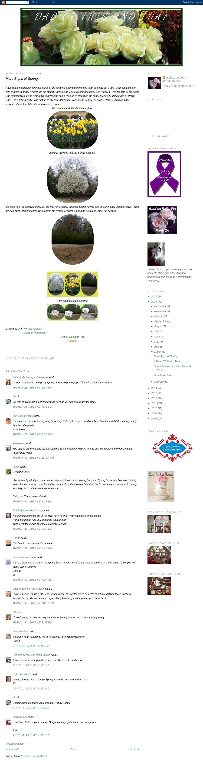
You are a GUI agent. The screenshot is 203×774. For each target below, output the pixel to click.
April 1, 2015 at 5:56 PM (31, 665)
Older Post (133, 749)
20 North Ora (20, 717)
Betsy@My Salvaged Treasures (30, 377)
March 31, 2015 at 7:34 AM (32, 579)
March (158, 352)
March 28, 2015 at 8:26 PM (32, 434)
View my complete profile (179, 86)
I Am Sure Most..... (164, 375)
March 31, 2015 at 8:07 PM (32, 622)
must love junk (21, 631)
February (159, 381)
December (160, 306)
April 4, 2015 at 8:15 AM (31, 708)
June (157, 336)
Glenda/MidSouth (176, 78)
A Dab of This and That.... (168, 361)
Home (73, 749)
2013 (154, 393)
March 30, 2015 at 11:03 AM (33, 457)
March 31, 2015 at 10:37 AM (33, 603)
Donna (16, 538)
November (160, 311)
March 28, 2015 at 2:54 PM (32, 387)
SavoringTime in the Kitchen (29, 588)
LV (14, 612)
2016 (154, 296)
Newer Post (12, 749)
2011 (154, 403)
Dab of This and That (101, 16)
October (159, 316)
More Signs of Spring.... (167, 356)
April (157, 346)
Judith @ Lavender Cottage (28, 510)
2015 (154, 301)
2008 (154, 418)
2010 (154, 408)
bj (14, 396)
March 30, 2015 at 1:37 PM (32, 501)
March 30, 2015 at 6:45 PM (32, 548)
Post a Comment (15, 743)
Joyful (16, 466)
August (158, 326)
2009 (154, 413)
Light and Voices (22, 674)
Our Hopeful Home (23, 416)
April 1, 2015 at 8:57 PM (31, 688)
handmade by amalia (24, 557)
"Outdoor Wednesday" (35, 332)
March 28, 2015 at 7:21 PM (32, 407)
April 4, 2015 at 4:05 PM (31, 735)
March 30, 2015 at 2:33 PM (32, 529)
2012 (154, 398)
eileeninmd (19, 443)
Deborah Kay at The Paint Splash (31, 655)
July (157, 331)
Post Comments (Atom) (34, 756)
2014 (154, 388)
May (157, 341)
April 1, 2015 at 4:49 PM (31, 645)
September (160, 321)
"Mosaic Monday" (33, 328)
